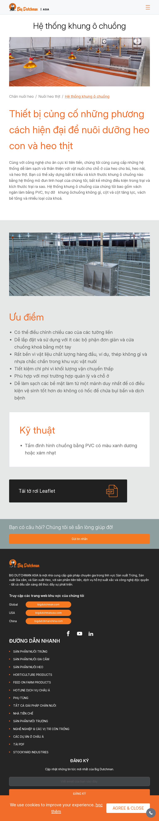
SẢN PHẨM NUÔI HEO (28, 667)
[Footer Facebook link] (68, 634)
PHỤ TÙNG (20, 698)
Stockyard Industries (30, 752)
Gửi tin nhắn (80, 539)
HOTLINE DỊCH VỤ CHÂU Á (31, 690)
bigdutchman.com (48, 604)
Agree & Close (128, 808)
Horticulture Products (32, 674)
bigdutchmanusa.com (48, 612)
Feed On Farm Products (32, 682)
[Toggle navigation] (148, 7)
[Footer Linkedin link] (91, 634)
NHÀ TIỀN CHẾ (23, 713)
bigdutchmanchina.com (48, 621)
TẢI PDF (18, 744)
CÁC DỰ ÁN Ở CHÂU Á (28, 736)
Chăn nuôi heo (21, 96)
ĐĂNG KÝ (79, 793)
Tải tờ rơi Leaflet (37, 491)
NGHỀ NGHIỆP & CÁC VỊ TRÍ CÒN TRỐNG (41, 729)
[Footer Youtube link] (79, 634)
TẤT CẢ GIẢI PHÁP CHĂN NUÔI (34, 705)
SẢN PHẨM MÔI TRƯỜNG (30, 721)
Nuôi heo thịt (49, 96)
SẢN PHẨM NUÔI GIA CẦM (31, 659)
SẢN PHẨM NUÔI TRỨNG (30, 651)
